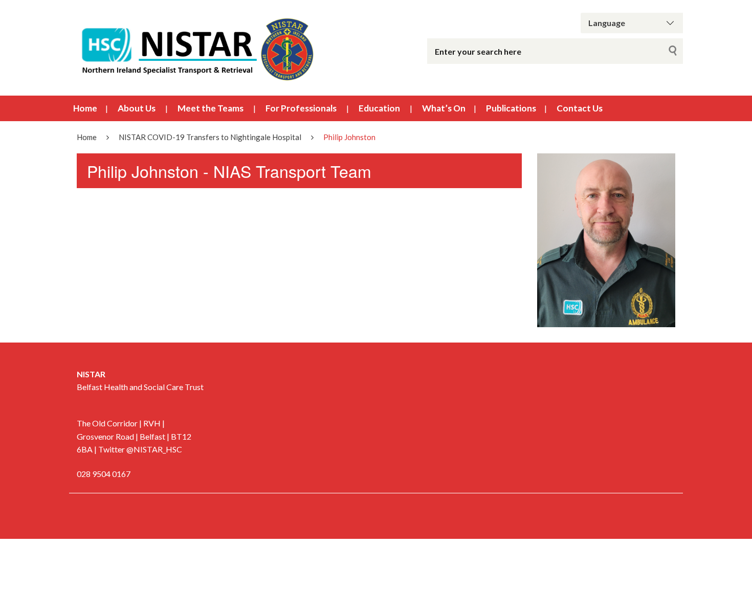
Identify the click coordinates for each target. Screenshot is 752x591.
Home (85, 108)
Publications (511, 108)
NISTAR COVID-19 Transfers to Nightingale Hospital (210, 137)
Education (379, 108)
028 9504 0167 (103, 474)
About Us (137, 108)
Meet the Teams (211, 108)
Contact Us (580, 108)
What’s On (444, 108)
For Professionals (301, 108)
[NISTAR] (197, 47)
